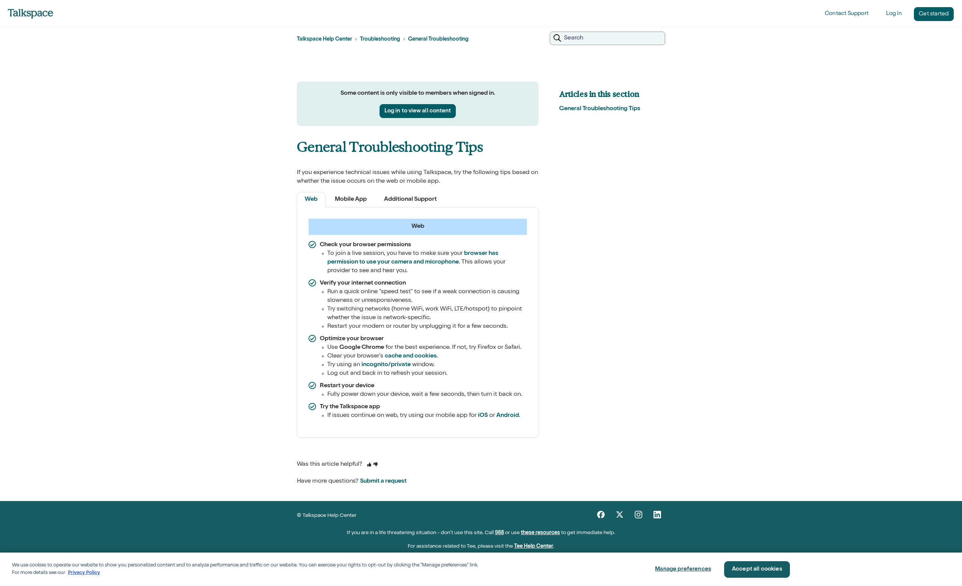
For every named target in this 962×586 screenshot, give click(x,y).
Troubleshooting (380, 39)
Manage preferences (683, 569)
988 (499, 533)
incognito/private (386, 365)
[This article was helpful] (369, 465)
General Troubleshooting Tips (599, 109)
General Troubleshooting (438, 39)
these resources (540, 533)
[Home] (30, 13)
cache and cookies (411, 356)
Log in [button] (894, 14)
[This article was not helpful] (375, 465)
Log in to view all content (417, 111)
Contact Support (846, 14)
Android (507, 416)
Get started (933, 14)
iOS (483, 416)
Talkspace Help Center (324, 39)
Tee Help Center (533, 546)
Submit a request (383, 481)
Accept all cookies (757, 569)
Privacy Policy (84, 572)
